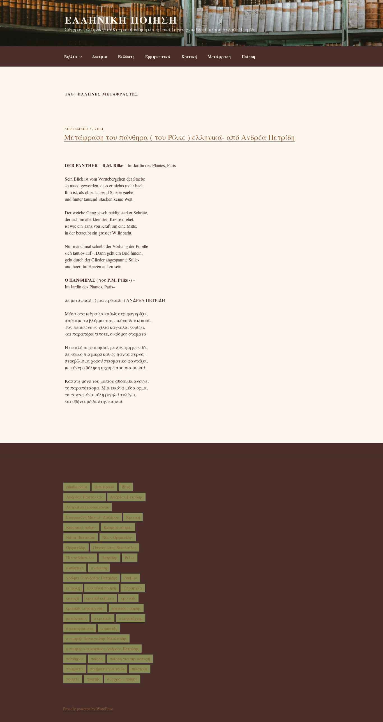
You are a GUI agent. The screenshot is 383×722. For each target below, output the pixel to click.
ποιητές (72, 679)
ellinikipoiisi (104, 486)
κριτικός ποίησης (126, 608)
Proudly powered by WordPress (88, 708)
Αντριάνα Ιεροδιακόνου (87, 507)
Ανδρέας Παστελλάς (84, 497)
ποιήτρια (139, 668)
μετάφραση (76, 618)
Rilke (126, 486)
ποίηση (97, 658)
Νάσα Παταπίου (80, 537)
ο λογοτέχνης (130, 618)
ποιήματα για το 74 (107, 668)
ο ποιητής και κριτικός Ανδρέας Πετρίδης (102, 648)
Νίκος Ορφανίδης (117, 537)
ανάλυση (99, 567)
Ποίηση (248, 57)
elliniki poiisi (76, 486)
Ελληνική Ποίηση (121, 19)
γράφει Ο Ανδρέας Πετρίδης (91, 577)
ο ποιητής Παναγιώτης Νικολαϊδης (96, 638)
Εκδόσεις (126, 57)
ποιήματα (74, 668)
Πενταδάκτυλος (80, 557)
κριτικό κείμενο (100, 598)
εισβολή (73, 588)
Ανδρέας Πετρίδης (126, 497)
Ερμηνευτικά (157, 57)
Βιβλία (70, 57)
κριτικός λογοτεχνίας (85, 608)
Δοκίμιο (99, 57)
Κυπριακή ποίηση (81, 527)
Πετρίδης (109, 557)
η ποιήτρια (132, 588)
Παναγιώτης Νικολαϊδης (114, 547)
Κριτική (189, 57)
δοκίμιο (130, 577)
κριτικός (128, 598)
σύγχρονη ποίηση (122, 679)
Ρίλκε (130, 557)
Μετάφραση (219, 57)
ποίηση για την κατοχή (130, 658)
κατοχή (72, 598)
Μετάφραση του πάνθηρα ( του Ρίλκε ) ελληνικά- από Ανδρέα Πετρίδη (179, 137)
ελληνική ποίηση (101, 588)
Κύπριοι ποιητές (118, 527)
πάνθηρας (75, 658)
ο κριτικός (103, 618)
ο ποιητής (109, 628)
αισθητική (75, 567)
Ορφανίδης (76, 547)
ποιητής (93, 679)
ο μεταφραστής (79, 628)
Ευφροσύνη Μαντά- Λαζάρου (92, 517)
